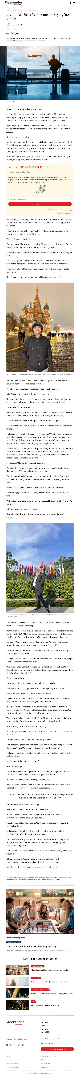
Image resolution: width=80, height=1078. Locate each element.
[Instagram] (11, 1045)
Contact (8, 1060)
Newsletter (44, 1029)
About (8, 1056)
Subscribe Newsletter (57, 1049)
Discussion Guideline (12, 1067)
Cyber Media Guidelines (48, 1056)
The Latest (44, 1022)
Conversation (29, 10)
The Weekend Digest (13, 10)
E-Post (43, 1026)
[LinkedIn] (7, 1045)
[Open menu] (74, 3)
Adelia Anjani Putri (18, 25)
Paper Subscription (12, 1063)
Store (45, 1032)
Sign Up (40, 204)
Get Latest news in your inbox (51, 1039)
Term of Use (44, 1067)
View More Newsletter (64, 213)
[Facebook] (15, 1045)
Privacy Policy (68, 210)
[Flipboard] (23, 1045)
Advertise (44, 1060)
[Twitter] (19, 1045)
